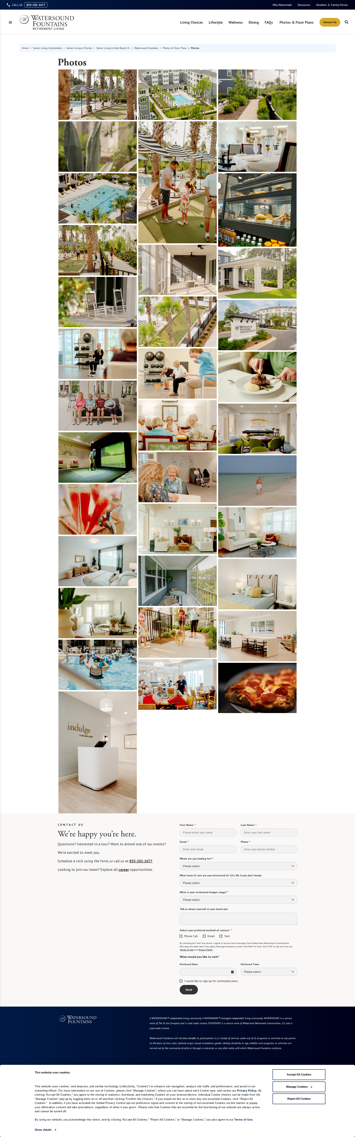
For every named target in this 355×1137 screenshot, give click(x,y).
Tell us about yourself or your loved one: (204, 909)
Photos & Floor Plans (297, 22)
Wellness (236, 22)
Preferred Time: (250, 964)
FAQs (269, 22)
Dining (254, 22)
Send (188, 989)
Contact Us (330, 22)
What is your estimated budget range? (204, 892)
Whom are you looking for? (196, 858)
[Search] (346, 22)
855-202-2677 (35, 5)
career (124, 869)
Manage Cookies (297, 1086)
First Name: (187, 825)
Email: (184, 841)
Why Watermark (282, 5)
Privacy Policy (206, 949)
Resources (304, 5)
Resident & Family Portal (332, 5)
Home (25, 48)
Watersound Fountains (146, 48)
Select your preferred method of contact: (205, 930)
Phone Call (191, 936)
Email (210, 936)
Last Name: (248, 825)
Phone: (245, 841)
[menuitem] (282, 4)
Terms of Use (187, 949)
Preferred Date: (189, 964)
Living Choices (191, 22)
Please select (191, 866)
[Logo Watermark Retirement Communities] (47, 22)
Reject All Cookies (299, 1098)
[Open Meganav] (10, 22)
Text (227, 936)
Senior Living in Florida (79, 48)
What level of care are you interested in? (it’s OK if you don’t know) (220, 875)
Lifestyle (216, 22)
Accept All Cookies (299, 1074)
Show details (43, 1129)
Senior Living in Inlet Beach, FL (113, 48)
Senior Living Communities (47, 48)
